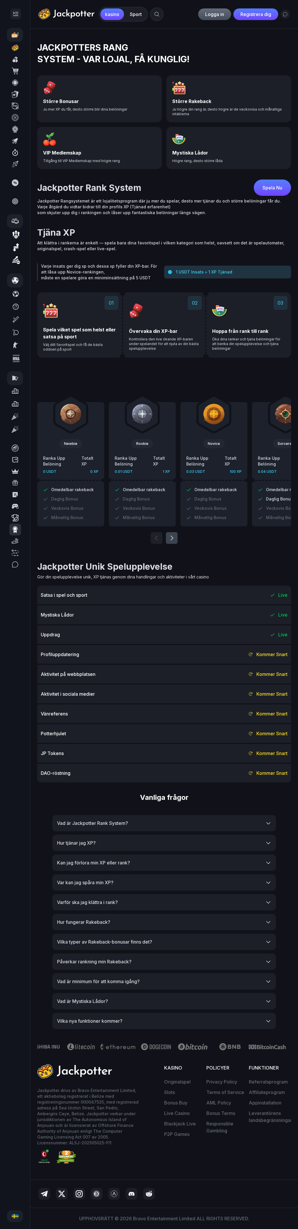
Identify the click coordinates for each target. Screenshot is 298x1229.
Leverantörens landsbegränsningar (270, 1116)
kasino (112, 14)
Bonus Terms (220, 1113)
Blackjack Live (180, 1124)
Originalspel (177, 1082)
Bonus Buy (175, 1103)
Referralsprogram (268, 1082)
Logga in (214, 14)
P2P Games (176, 1134)
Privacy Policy (221, 1082)
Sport (136, 14)
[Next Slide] (172, 538)
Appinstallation (265, 1103)
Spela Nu (272, 188)
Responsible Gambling (219, 1127)
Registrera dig (255, 14)
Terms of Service (225, 1092)
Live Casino (177, 1113)
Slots (169, 1092)
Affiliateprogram (267, 1092)
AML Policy (218, 1103)
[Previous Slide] (156, 538)
